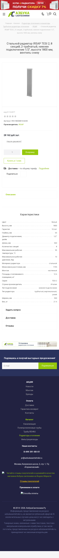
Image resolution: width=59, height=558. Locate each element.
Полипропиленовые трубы (29, 428)
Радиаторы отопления (29, 435)
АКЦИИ (29, 382)
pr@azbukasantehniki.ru (31, 458)
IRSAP (21, 124)
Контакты (29, 413)
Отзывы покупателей (29, 481)
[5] (15, 116)
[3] (10, 116)
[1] (5, 116)
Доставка (29, 405)
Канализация (29, 424)
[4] (13, 116)
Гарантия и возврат (29, 409)
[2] (7, 116)
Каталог (29, 419)
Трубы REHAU (29, 432)
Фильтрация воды (29, 439)
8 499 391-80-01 (32, 452)
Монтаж (29, 390)
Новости (29, 386)
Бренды (29, 394)
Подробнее (44, 168)
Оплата (29, 401)
